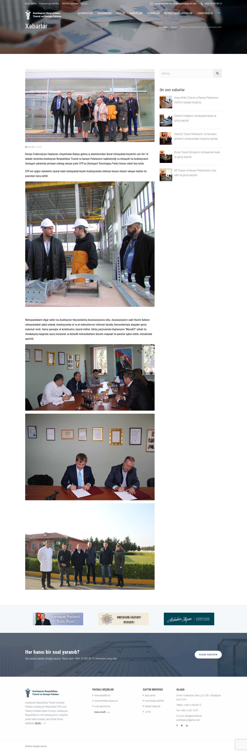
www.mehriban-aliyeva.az (106, 700)
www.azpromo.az (102, 706)
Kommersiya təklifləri (49, 3)
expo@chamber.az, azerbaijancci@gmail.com (175, 3)
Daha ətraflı (100, 712)
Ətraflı (38, 723)
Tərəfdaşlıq (205, 13)
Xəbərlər (136, 13)
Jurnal (84, 3)
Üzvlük (120, 13)
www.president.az (102, 695)
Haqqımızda (104, 13)
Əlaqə (180, 689)
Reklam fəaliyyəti (70, 3)
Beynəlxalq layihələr (178, 13)
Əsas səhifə (30, 3)
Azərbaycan (85, 13)
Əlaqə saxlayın (208, 654)
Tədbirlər (153, 13)
